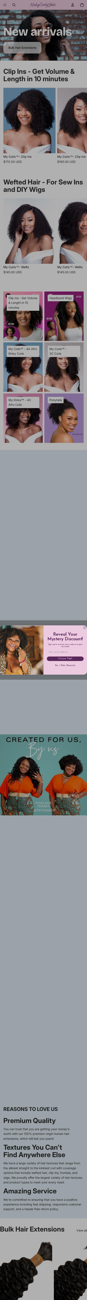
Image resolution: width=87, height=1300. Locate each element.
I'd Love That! (65, 659)
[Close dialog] (84, 627)
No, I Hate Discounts (65, 665)
